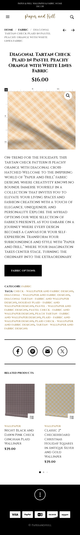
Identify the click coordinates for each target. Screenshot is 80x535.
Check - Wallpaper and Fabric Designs (43, 291)
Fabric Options (23, 270)
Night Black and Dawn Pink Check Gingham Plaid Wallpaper (19, 437)
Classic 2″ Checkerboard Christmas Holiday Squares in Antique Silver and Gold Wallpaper (59, 443)
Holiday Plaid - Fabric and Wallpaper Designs (32, 304)
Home (8, 29)
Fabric (23, 29)
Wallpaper (12, 426)
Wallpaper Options (32, 417)
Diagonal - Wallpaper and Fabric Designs (37, 295)
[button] (8, 17)
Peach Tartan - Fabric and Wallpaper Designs (37, 315)
